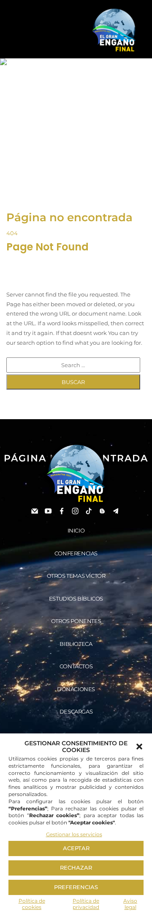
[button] (139, 746)
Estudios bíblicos (76, 598)
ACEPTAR (76, 848)
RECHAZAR (76, 867)
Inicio (76, 530)
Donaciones (76, 689)
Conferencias (76, 553)
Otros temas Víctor (76, 575)
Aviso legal (130, 904)
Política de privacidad (86, 904)
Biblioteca (76, 643)
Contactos (76, 666)
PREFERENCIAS (76, 887)
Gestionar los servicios (74, 834)
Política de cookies (32, 904)
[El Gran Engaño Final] (114, 30)
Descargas (76, 711)
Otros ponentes (76, 621)
